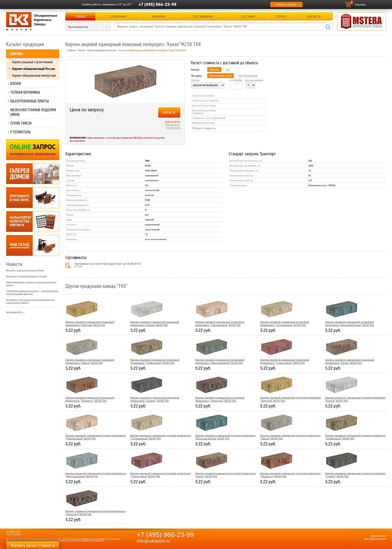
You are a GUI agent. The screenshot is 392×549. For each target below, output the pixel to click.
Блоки (15, 83)
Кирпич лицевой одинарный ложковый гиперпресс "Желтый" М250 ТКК (89, 324)
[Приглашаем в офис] (32, 197)
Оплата (281, 16)
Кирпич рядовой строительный (32, 62)
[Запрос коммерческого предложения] (32, 150)
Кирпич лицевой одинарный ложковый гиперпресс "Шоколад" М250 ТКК (219, 399)
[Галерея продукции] (32, 173)
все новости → (15, 312)
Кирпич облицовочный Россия (33, 68)
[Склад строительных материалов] (32, 245)
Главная (80, 16)
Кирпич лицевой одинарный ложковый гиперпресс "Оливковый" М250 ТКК (154, 361)
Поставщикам (203, 16)
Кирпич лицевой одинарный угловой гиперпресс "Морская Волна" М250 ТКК (225, 437)
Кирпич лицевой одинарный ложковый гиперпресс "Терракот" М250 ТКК (89, 399)
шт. (228, 69)
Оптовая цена (247, 75)
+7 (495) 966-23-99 (157, 4)
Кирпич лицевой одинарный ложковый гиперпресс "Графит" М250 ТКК (154, 399)
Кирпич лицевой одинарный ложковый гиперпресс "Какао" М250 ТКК (349, 361)
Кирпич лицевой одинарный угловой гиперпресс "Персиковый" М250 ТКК (95, 437)
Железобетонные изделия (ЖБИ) (33, 112)
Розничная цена (220, 75)
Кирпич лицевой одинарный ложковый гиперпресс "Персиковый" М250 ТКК (219, 324)
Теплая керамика (25, 92)
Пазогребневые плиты (29, 101)
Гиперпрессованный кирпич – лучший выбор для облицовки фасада (32, 293)
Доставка (248, 16)
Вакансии (158, 16)
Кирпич (16, 53)
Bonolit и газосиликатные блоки (25, 270)
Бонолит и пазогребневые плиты (26, 276)
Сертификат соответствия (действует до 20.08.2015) (108, 264)
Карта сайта (378, 535)
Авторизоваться (375, 538)
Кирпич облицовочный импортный (34, 75)
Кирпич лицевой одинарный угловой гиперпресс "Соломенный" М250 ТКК (160, 437)
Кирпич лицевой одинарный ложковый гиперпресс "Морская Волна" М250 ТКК (349, 324)
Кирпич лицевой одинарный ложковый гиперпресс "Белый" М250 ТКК (154, 324)
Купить (169, 112)
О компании (118, 16)
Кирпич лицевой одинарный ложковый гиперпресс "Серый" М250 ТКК (89, 361)
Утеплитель (20, 132)
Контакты (314, 16)
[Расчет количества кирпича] (32, 221)
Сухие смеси (20, 123)
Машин (214, 69)
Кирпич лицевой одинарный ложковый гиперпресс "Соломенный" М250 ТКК (284, 324)
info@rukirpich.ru (153, 541)
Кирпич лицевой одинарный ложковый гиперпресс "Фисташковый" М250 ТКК (219, 361)
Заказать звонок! (286, 4)
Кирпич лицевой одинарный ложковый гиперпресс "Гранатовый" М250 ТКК (284, 361)
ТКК (147, 161)
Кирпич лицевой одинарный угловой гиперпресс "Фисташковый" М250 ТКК (95, 475)
